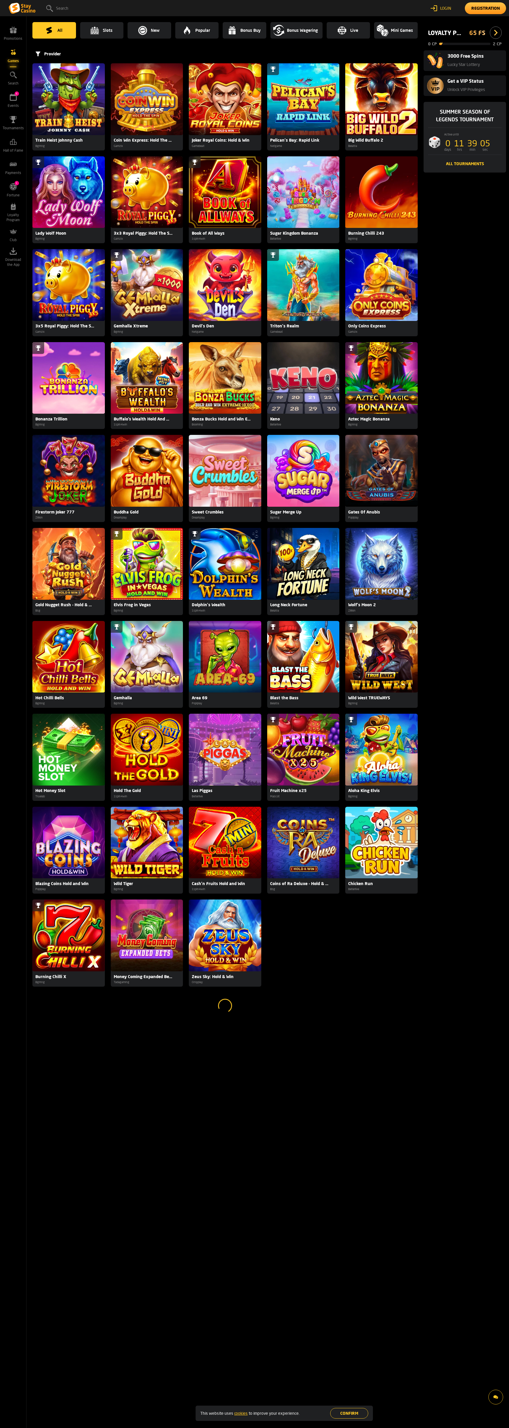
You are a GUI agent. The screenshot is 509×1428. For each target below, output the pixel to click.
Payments (13, 172)
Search (62, 8)
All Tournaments (465, 163)
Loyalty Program (13, 217)
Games (13, 61)
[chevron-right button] (496, 32)
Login (445, 8)
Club (13, 240)
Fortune (13, 189)
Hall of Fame (13, 150)
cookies (241, 1413)
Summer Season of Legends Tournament (465, 115)
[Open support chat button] (495, 1397)
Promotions (13, 38)
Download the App (13, 262)
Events (13, 100)
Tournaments (13, 128)
